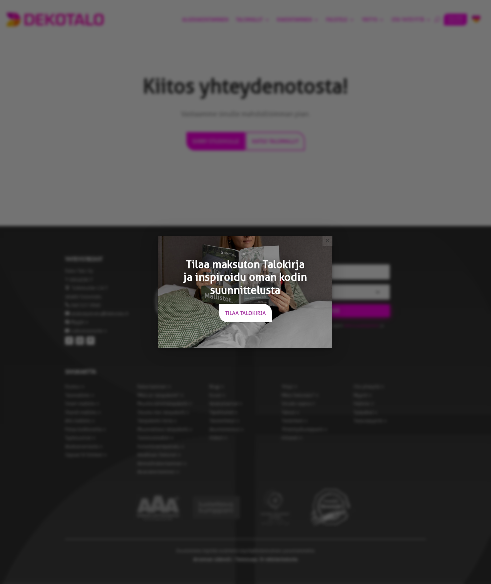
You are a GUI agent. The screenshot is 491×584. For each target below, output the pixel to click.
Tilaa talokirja (245, 313)
